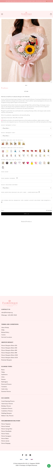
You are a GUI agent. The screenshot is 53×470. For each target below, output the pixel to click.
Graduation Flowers (6, 408)
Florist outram (5, 441)
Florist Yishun (5, 433)
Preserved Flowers (6, 384)
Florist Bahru (5, 438)
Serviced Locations (6, 337)
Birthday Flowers (6, 406)
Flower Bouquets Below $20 (9, 345)
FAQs (2, 330)
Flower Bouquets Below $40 (9, 348)
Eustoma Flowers (6, 391)
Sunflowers (4, 374)
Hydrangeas (4, 381)
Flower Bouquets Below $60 (9, 350)
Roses (3, 369)
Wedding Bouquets (6, 413)
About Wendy (5, 327)
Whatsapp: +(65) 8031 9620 (9, 315)
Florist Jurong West (6, 428)
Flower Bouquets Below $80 (9, 352)
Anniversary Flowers (7, 403)
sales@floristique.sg (7, 312)
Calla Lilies (4, 389)
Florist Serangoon (6, 436)
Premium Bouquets (6, 360)
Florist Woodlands (6, 431)
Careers (3, 334)
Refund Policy (5, 332)
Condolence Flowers (7, 411)
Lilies (2, 377)
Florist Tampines (6, 424)
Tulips (3, 372)
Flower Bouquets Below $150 (9, 357)
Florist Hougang (5, 443)
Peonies (3, 379)
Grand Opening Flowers (7, 401)
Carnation (4, 386)
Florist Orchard (5, 426)
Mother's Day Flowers (7, 415)
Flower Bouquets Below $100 (9, 355)
